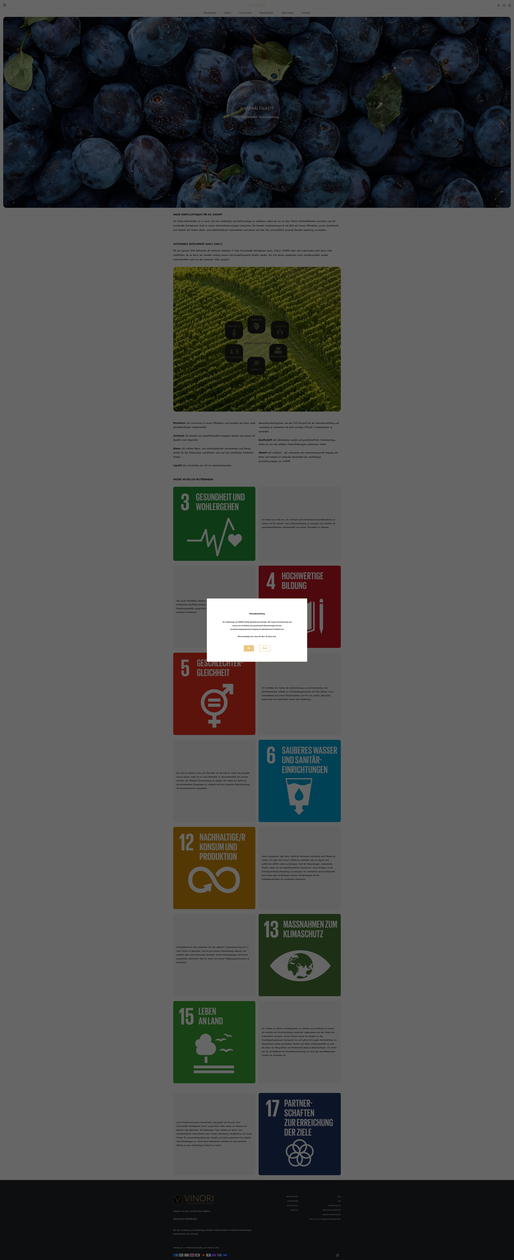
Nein (264, 648)
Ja (248, 648)
